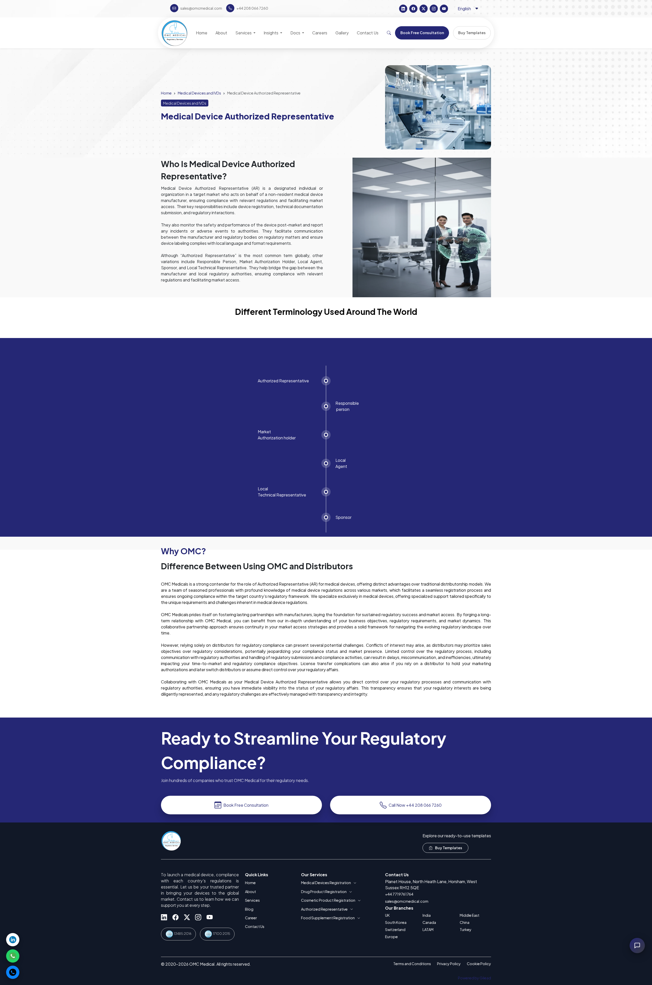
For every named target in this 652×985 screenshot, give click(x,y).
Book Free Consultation (245, 805)
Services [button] (243, 32)
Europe (391, 936)
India (427, 915)
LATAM (428, 929)
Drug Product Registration (324, 891)
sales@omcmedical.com (406, 901)
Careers (319, 32)
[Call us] (12, 972)
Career (251, 917)
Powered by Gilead (474, 978)
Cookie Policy (479, 963)
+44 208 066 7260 (252, 8)
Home (166, 93)
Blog (249, 909)
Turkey (465, 929)
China (464, 922)
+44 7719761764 (399, 894)
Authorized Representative (324, 909)
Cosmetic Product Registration (328, 900)
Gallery (342, 32)
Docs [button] (295, 32)
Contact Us (254, 926)
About (250, 891)
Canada (429, 922)
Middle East (469, 915)
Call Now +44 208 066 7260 (415, 805)
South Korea (395, 922)
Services (252, 900)
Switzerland (395, 929)
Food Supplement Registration (328, 917)
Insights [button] (271, 32)
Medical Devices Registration (326, 882)
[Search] (389, 33)
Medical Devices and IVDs (199, 93)
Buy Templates (448, 847)
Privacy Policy (449, 963)
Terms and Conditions (412, 963)
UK (387, 915)
